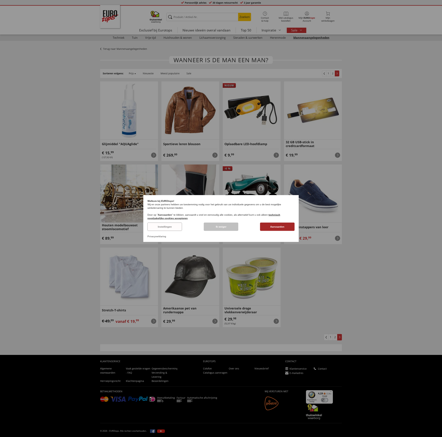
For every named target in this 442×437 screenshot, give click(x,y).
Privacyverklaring (156, 236)
